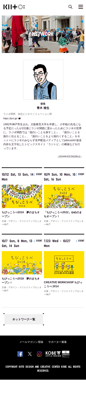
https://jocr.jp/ (10, 118)
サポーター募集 (57, 342)
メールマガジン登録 (31, 342)
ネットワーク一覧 (23, 319)
